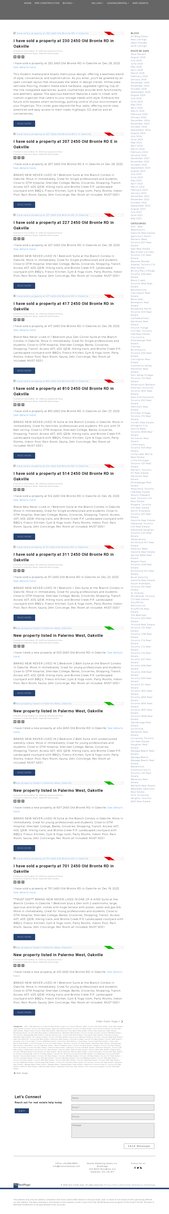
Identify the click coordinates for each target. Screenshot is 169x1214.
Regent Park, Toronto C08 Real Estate (141, 564)
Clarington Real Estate (93, 1035)
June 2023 (137, 177)
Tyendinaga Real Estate (45, 1062)
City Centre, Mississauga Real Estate (28, 1035)
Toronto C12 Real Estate (111, 1056)
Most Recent (138, 54)
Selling (97, 3)
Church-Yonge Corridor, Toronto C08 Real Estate (101, 1033)
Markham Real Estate (101, 1043)
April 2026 (137, 70)
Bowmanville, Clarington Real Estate (72, 1031)
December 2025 (140, 82)
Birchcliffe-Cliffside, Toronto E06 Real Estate (143, 274)
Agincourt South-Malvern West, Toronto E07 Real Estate (85, 1026)
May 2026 (136, 67)
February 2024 (139, 152)
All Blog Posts (139, 36)
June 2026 (137, 64)
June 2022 (137, 215)
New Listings (138, 39)
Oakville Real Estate (56, 1047)
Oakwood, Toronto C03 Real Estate (81, 1047)
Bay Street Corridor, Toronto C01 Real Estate (33, 1029)
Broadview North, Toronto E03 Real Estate (30, 1033)
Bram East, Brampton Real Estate (103, 1031)
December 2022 (140, 196)
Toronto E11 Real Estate (23, 1060)
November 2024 (140, 124)
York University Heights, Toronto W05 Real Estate (141, 798)
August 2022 (138, 209)
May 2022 (136, 218)
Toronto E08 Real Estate (86, 1058)
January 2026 (138, 79)
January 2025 (138, 117)
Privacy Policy (111, 1185)
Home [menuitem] (27, 3)
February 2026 (139, 76)
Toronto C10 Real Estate (90, 1056)
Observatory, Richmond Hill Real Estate (41, 1050)
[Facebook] (135, 1168)
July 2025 (136, 98)
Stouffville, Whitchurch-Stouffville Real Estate (74, 1054)
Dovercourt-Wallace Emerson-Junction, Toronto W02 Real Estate (96, 1037)
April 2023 (137, 183)
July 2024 (136, 136)
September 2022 (140, 206)
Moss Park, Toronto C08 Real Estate (39, 1045)
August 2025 (138, 95)
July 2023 (136, 174)
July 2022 (136, 212)
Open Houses (139, 43)
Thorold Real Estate (28, 1056)
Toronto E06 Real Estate (65, 1058)
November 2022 (140, 199)
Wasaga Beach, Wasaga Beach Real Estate (65, 1064)
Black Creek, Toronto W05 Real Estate (40, 1031)
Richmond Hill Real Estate (46, 1052)
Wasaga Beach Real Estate (35, 1064)
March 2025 (138, 111)
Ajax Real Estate (116, 1026)
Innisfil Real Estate (113, 1039)
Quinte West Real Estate (99, 1050)
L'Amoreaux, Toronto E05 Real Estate (93, 1041)
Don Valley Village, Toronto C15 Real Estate (50, 1037)
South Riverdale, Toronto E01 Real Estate (106, 1052)
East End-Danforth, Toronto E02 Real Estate (31, 1039)
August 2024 (138, 133)
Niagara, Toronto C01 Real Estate (107, 1045)
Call (22, 1111)
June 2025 (137, 101)
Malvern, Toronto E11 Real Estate (77, 1043)
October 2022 (139, 202)
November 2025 (140, 86)
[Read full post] (68, 35)
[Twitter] (138, 1168)
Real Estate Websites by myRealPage (137, 1185)
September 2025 (140, 92)
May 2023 (136, 180)
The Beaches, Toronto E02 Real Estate (141, 618)
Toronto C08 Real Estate (69, 1056)
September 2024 (141, 130)
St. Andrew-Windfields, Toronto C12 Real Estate (33, 1054)
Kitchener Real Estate (67, 1041)
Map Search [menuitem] (140, 3)
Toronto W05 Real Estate (87, 1060)
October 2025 (139, 89)
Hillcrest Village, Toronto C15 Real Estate (87, 1039)
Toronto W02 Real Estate (44, 1060)
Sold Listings (139, 46)
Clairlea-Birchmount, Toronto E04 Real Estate (64, 1035)
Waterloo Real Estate (29, 1066)
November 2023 (140, 161)
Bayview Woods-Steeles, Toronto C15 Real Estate (72, 1029)
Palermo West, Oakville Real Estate (41, 53)
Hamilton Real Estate (60, 1039)
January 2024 (139, 155)
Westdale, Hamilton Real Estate (70, 1066)
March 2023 (138, 187)
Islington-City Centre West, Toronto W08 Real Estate (35, 1041)
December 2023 (140, 158)
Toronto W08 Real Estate (23, 1062)
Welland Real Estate (47, 1066)
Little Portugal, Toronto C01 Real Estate (46, 1043)
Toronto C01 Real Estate (48, 1056)
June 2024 (137, 139)
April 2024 (137, 146)
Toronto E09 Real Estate (107, 1058)
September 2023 (140, 168)
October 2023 (139, 165)
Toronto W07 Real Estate (109, 1060)
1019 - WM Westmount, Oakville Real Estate (42, 1026)
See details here (24, 67)
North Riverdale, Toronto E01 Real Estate (30, 1047)
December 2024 (140, 120)
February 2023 (139, 190)
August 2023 (138, 171)
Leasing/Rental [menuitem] (117, 3)
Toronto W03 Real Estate (66, 1060)
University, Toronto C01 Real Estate (99, 1062)
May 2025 (136, 105)
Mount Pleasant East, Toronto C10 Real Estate (73, 1045)
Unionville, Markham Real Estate (70, 1062)
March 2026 (138, 73)
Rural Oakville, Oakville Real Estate (73, 1052)
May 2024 (136, 142)
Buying (67, 3)
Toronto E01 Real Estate (44, 1058)
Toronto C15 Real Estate (23, 1058)
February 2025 (139, 114)
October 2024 (139, 127)
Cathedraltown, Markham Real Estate (64, 1033)
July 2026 (136, 60)
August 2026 (138, 57)
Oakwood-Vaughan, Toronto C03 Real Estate (143, 533)
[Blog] (141, 1168)
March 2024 (138, 149)
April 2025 (137, 108)
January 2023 (138, 193)
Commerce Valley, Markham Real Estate (141, 368)
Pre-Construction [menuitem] (47, 3)
